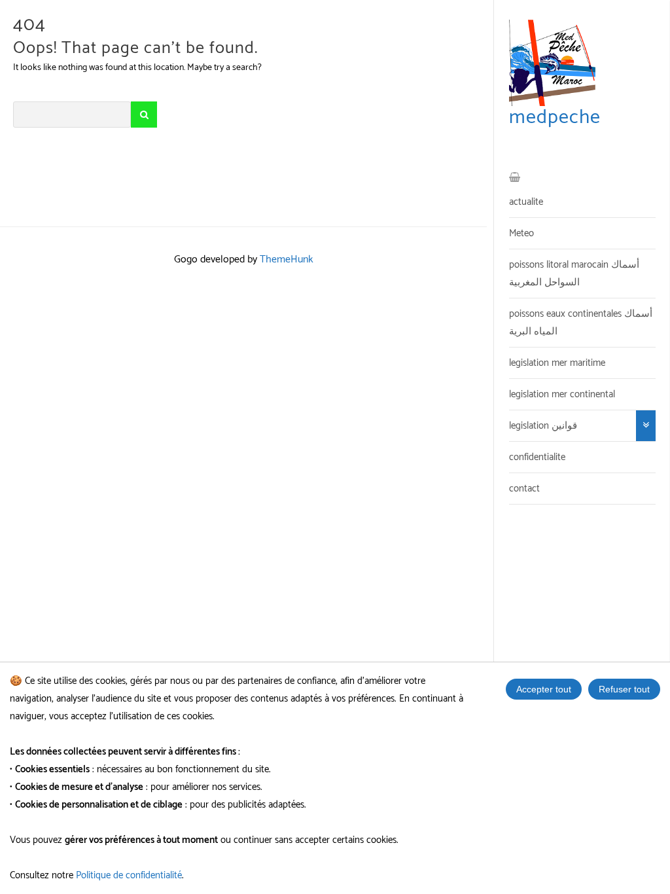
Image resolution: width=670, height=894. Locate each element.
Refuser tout (624, 689)
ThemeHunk (286, 259)
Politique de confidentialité (129, 875)
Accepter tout (543, 689)
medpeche (555, 117)
